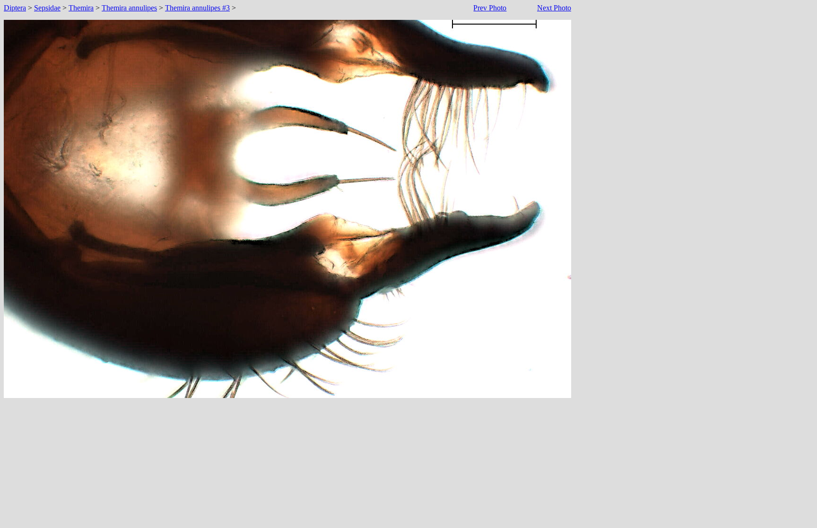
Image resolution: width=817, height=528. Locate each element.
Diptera (15, 8)
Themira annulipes (129, 8)
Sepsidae (47, 8)
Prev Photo (489, 8)
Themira (81, 8)
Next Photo (554, 8)
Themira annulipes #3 (197, 8)
